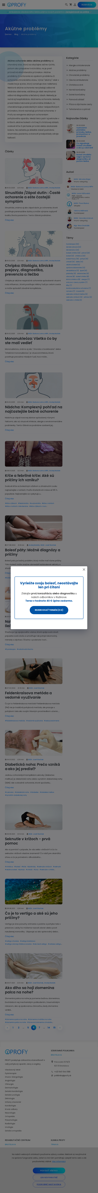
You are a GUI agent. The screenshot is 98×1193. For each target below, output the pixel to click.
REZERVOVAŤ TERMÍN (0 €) (49, 610)
